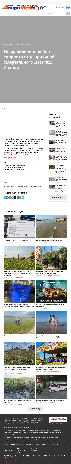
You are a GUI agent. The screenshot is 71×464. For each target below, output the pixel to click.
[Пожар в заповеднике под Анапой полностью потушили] (19, 387)
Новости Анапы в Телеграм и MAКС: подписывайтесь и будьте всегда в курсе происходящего (61, 188)
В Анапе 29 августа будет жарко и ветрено (49, 240)
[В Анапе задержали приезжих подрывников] (51, 387)
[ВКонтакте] (7, 197)
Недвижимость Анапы (23, 244)
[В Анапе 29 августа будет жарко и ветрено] (51, 226)
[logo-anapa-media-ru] (22, 7)
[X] (15, 197)
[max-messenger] (68, 7)
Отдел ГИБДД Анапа (28, 189)
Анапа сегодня (10, 186)
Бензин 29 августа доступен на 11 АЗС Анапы (60, 142)
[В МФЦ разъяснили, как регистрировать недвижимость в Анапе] (19, 226)
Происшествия (9, 44)
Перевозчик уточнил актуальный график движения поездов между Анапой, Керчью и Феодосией (17, 273)
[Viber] (18, 197)
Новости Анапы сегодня (17, 189)
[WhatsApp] (20, 197)
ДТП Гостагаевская (37, 186)
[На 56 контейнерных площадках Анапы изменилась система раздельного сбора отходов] (19, 291)
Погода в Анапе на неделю (39, 4)
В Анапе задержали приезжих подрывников (50, 400)
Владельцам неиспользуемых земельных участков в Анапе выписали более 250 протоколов (17, 369)
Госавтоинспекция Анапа (21, 186)
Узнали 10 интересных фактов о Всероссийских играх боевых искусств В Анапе (61, 134)
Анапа (5, 186)
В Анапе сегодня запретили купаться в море (61, 179)
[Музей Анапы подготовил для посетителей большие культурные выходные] (51, 258)
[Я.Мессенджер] (5, 197)
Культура (51, 308)
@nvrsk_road (12, 158)
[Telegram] (62, 7)
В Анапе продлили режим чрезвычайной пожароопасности (61, 150)
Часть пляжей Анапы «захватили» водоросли (18, 336)
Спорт (63, 138)
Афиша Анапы (51, 275)
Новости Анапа (7, 189)
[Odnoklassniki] (59, 7)
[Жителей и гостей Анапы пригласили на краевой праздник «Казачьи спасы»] (51, 353)
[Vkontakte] (56, 7)
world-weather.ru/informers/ (39, 6)
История (57, 275)
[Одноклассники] (10, 197)
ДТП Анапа (29, 186)
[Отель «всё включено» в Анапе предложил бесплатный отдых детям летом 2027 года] (51, 322)
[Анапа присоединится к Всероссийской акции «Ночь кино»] (51, 291)
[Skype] (23, 197)
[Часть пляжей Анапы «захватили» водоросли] (19, 322)
